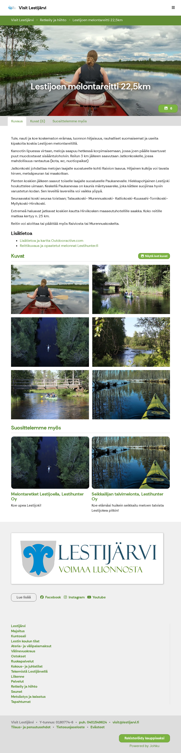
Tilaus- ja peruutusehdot (31, 727)
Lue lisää (24, 597)
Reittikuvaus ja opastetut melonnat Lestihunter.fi (59, 245)
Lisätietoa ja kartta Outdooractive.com (51, 240)
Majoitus (18, 631)
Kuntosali (18, 636)
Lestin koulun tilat (25, 641)
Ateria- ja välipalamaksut (31, 646)
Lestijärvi (18, 626)
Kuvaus (17, 121)
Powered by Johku (144, 746)
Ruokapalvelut (22, 661)
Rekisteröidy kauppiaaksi (144, 738)
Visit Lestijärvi (22, 20)
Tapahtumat (21, 702)
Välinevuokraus (23, 651)
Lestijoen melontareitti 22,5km (98, 20)
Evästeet (97, 727)
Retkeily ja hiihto (53, 20)
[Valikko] (173, 7)
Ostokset (18, 656)
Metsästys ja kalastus (28, 697)
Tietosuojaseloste (70, 727)
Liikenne (17, 677)
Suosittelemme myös (70, 121)
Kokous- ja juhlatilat (27, 666)
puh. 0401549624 (93, 722)
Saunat (16, 692)
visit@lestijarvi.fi (126, 722)
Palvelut (17, 681)
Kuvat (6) (37, 121)
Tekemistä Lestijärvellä (29, 672)
